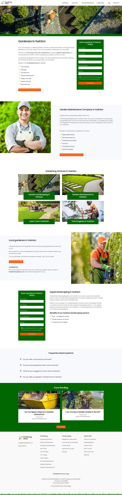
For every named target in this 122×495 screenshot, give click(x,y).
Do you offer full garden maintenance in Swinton (42, 377)
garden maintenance (63, 53)
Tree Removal (25, 72)
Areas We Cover (38, 35)
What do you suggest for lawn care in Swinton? (41, 371)
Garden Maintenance (27, 75)
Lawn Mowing (25, 67)
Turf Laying (43, 455)
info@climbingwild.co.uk (16, 272)
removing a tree (32, 53)
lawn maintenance (43, 53)
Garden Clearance (45, 464)
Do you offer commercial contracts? (37, 359)
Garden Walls (66, 445)
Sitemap (86, 455)
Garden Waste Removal (47, 467)
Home (19, 35)
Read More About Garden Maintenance (71, 155)
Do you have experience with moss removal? (40, 365)
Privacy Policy (88, 445)
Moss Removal (25, 84)
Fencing (64, 452)
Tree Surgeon (44, 458)
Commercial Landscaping (70, 442)
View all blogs (61, 427)
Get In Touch (88, 448)
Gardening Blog (88, 442)
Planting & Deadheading (47, 445)
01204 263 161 (22, 446)
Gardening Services (27, 35)
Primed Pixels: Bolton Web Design (61, 486)
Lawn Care (43, 448)
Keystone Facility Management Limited (53, 479)
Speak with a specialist (16, 262)
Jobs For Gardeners (90, 439)
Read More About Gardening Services (29, 90)
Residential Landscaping (69, 439)
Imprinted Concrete (68, 448)
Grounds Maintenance (47, 461)
